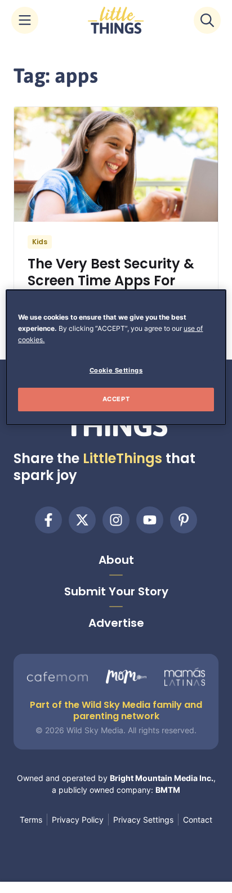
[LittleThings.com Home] (116, 20)
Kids (39, 241)
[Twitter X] (82, 519)
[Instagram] (116, 519)
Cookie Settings (116, 370)
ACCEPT (116, 399)
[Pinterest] (183, 519)
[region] (116, 357)
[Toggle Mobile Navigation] (24, 20)
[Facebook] (48, 519)
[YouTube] (149, 519)
